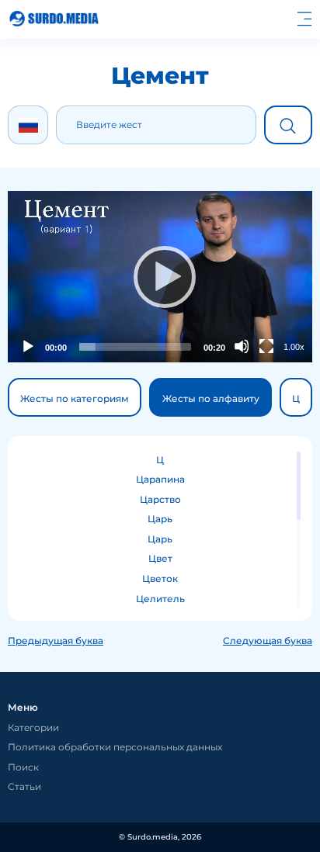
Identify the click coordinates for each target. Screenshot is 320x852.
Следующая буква (267, 640)
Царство (160, 499)
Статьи (24, 786)
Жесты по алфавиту (210, 398)
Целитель (160, 598)
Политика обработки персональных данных (115, 747)
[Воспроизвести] (160, 276)
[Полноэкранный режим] (266, 346)
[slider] (135, 347)
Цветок (160, 578)
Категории (33, 727)
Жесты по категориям (74, 398)
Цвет (160, 558)
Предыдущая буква (55, 640)
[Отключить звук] (242, 346)
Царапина (160, 479)
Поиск (23, 767)
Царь (160, 519)
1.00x (293, 347)
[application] (160, 276)
